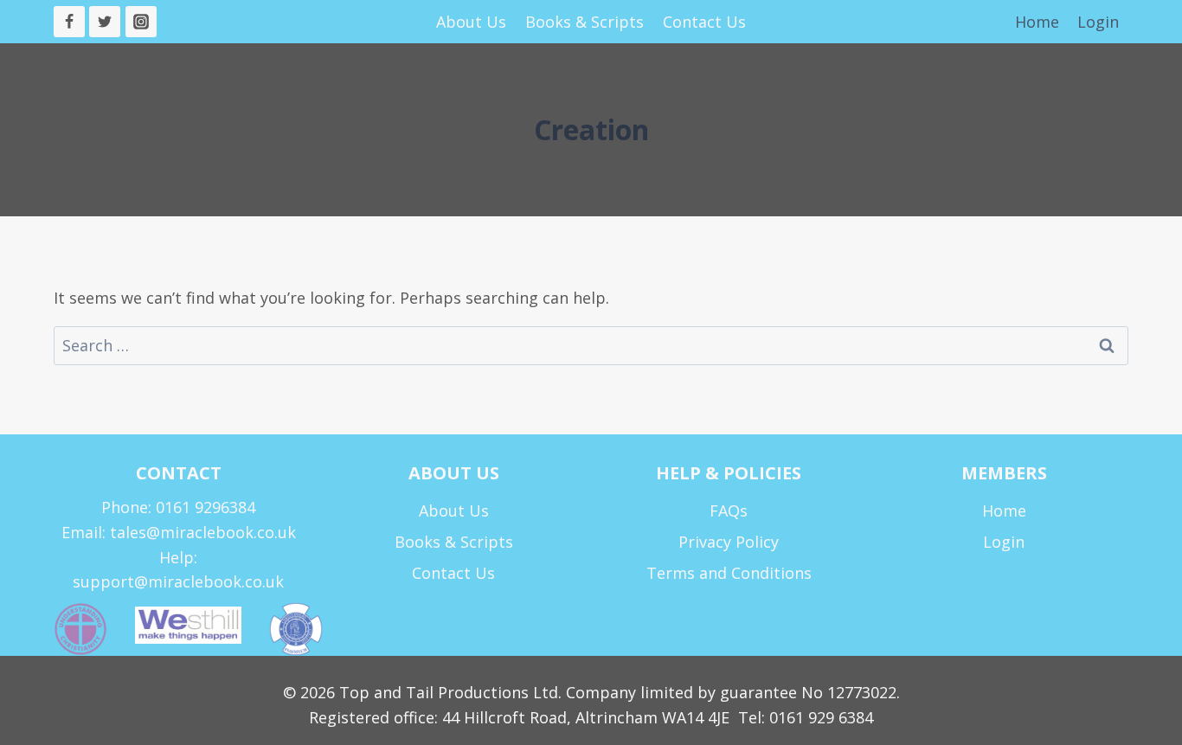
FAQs (729, 510)
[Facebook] (69, 21)
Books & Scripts (584, 21)
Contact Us (704, 21)
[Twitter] (104, 21)
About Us (471, 21)
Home (1037, 21)
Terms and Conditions (729, 572)
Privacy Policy (728, 541)
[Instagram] (141, 21)
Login (1098, 21)
